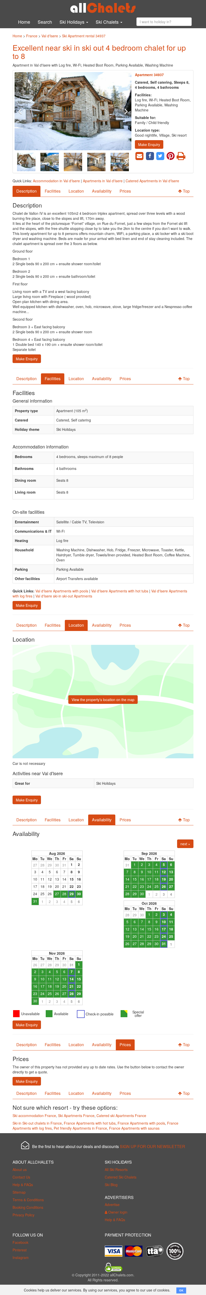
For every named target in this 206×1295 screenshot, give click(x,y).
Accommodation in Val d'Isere (56, 180)
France (31, 35)
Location (76, 191)
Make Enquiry (149, 144)
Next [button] (122, 111)
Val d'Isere (49, 35)
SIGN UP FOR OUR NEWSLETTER (152, 1146)
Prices (125, 191)
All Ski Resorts (116, 1169)
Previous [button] (23, 111)
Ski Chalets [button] (108, 21)
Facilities (53, 191)
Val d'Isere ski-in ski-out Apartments (63, 595)
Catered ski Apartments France (121, 1115)
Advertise (112, 1204)
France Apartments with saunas (134, 1128)
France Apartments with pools (141, 1123)
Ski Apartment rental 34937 (84, 35)
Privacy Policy (23, 1214)
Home (24, 21)
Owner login (117, 1212)
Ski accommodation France (34, 1115)
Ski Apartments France (76, 1115)
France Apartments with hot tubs (90, 1123)
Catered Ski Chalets (120, 1177)
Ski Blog (111, 1184)
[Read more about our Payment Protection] (115, 1249)
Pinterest (20, 1249)
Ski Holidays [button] (73, 21)
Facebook (20, 1242)
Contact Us (21, 1177)
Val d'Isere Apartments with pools (61, 590)
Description (26, 191)
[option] (73, 111)
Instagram (21, 1257)
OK (181, 1290)
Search (45, 21)
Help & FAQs (23, 1184)
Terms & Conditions (28, 1199)
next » (185, 843)
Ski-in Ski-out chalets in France (37, 1123)
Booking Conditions (28, 1207)
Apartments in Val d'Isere (103, 180)
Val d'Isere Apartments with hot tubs (119, 590)
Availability (102, 191)
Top (186, 191)
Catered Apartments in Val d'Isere (152, 180)
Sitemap (19, 1192)
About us (20, 1169)
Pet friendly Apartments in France (80, 1128)
